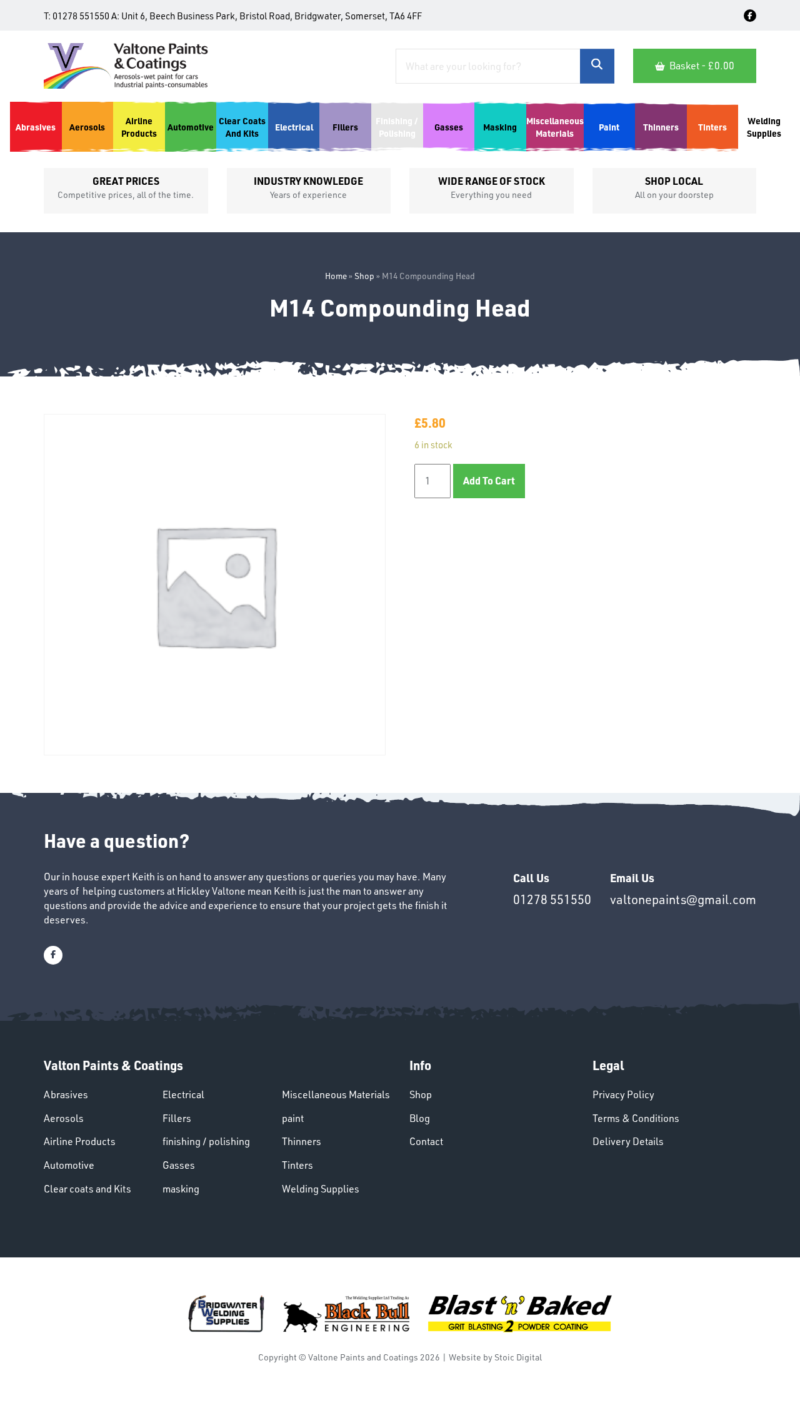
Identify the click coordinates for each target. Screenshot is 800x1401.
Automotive (69, 1165)
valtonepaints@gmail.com (683, 899)
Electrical (183, 1094)
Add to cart (489, 480)
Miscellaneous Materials (336, 1094)
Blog (419, 1118)
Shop (364, 275)
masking (180, 1188)
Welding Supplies (320, 1188)
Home (336, 275)
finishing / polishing (206, 1141)
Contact (426, 1141)
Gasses (178, 1165)
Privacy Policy (623, 1094)
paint (293, 1118)
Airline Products (80, 1141)
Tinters (297, 1165)
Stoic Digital (518, 1357)
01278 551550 (80, 16)
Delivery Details (628, 1141)
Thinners (301, 1141)
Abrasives (66, 1094)
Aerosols (64, 1118)
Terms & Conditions (635, 1118)
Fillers (176, 1118)
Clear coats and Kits (87, 1188)
